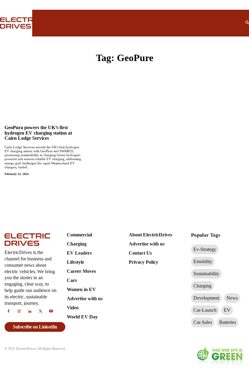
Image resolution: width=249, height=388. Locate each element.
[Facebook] (8, 311)
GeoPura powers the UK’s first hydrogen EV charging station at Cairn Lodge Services (38, 133)
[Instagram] (19, 311)
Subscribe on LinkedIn (35, 326)
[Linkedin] (29, 311)
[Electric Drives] (12, 23)
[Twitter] (40, 311)
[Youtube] (51, 311)
